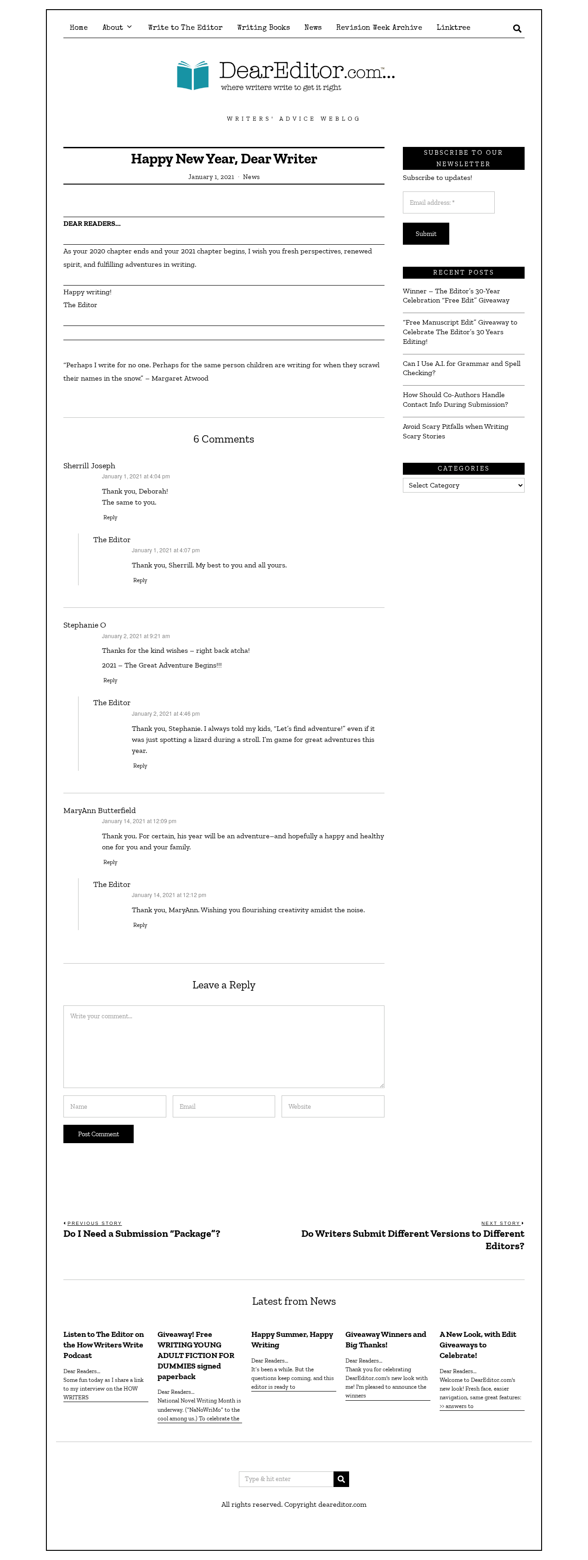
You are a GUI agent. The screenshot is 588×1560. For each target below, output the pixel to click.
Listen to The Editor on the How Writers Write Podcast (103, 1344)
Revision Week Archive (379, 28)
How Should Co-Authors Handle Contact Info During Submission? (455, 399)
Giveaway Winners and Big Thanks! (385, 1339)
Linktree (453, 28)
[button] (341, 1479)
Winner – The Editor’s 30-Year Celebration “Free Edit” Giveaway (456, 295)
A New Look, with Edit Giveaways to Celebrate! (478, 1344)
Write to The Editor (185, 28)
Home (79, 28)
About (112, 28)
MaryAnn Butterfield (99, 810)
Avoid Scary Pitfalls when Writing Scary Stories (456, 431)
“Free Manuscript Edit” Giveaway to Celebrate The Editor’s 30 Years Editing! (460, 332)
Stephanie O (84, 625)
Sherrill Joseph (89, 465)
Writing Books (263, 28)
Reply (110, 517)
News (313, 28)
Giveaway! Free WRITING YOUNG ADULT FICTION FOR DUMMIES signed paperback (196, 1355)
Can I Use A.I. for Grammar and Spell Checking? (461, 368)
